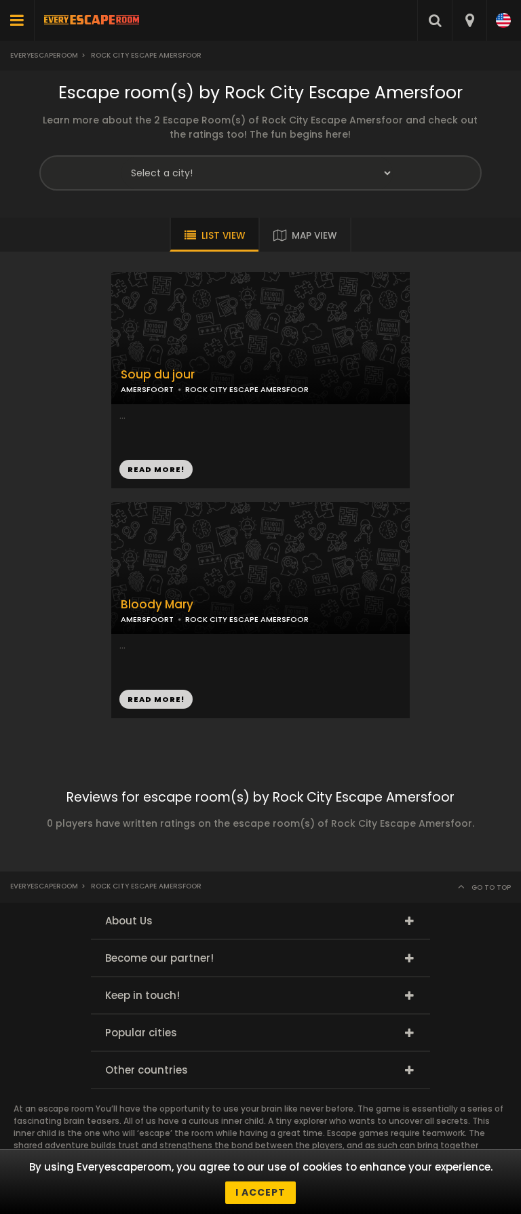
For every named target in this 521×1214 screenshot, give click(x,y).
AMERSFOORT (147, 389)
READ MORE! (156, 469)
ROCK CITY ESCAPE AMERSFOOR (247, 389)
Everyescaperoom (44, 55)
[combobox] (469, 20)
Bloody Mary (157, 605)
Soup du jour (158, 375)
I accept (260, 1192)
